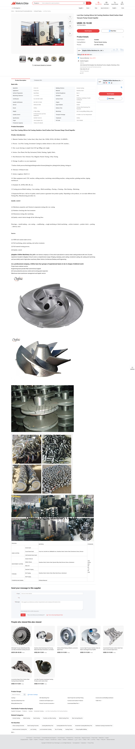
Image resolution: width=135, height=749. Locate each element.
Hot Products (29, 737)
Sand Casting (36, 718)
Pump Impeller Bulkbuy (81, 729)
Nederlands (70, 739)
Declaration (83, 742)
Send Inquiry (88, 31)
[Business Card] (121, 87)
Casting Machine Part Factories (64, 725)
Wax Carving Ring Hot (77, 718)
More (12, 732)
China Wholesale (61, 737)
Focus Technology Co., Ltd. (57, 742)
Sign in (122, 4)
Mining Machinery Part (16, 703)
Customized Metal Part (73, 703)
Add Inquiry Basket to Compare (42, 65)
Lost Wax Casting (47, 11)
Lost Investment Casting (45, 729)
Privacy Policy (91, 742)
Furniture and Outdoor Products (75, 700)
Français (47, 739)
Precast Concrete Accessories (46, 703)
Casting (13, 697)
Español (36, 739)
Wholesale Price (69, 737)
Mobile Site (101, 737)
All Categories (16, 8)
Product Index (94, 737)
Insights (107, 737)
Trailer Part (98, 700)
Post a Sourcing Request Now (55, 615)
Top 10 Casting (58, 729)
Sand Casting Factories (33, 725)
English (31, 739)
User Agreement (76, 742)
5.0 (104, 83)
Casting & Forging (37, 11)
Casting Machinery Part (47, 725)
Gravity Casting (16, 718)
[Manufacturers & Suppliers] (19, 3)
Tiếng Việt (103, 739)
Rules (122, 8)
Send (23, 615)
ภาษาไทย (93, 739)
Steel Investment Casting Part (19, 729)
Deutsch (64, 739)
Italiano (59, 739)
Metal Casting (26, 718)
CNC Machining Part (44, 697)
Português (41, 739)
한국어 (80, 739)
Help (96, 8)
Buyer (87, 8)
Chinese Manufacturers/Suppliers (49, 737)
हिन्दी (88, 739)
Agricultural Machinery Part (18, 700)
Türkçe (98, 739)
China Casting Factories (18, 725)
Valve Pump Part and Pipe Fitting (75, 697)
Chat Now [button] (113, 31)
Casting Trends (69, 729)
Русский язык (53, 739)
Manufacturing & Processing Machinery (24, 11)
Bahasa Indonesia (111, 739)
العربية (76, 739)
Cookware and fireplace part (46, 700)
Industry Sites (77, 737)
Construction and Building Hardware (104, 697)
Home (12, 11)
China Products (37, 737)
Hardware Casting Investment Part (103, 725)
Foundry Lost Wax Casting (49, 718)
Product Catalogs (33, 694)
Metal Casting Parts (64, 718)
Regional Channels (86, 737)
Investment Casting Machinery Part (83, 725)
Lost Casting (33, 729)
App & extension (105, 8)
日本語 (84, 739)
